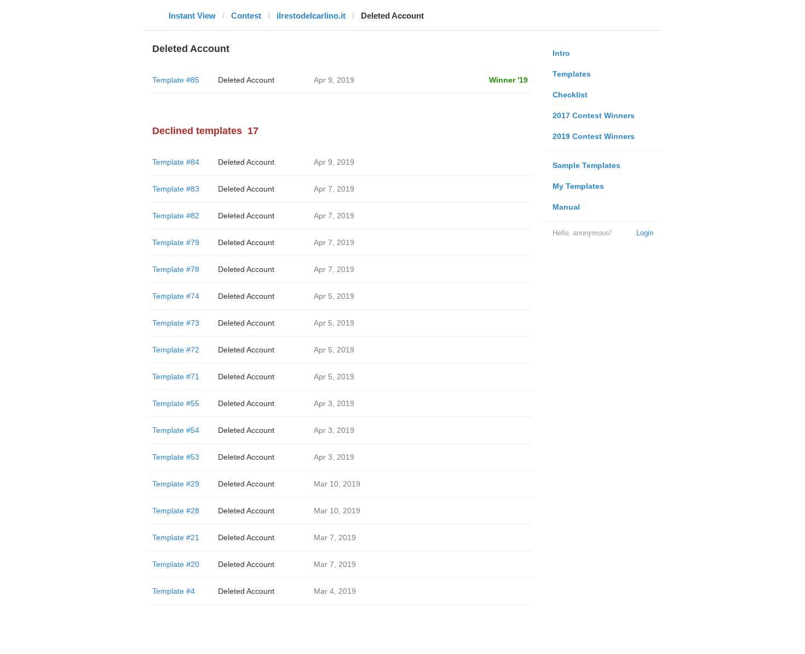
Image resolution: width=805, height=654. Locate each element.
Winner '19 (508, 80)
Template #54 (175, 430)
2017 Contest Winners (594, 115)
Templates (572, 74)
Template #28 (175, 510)
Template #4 (173, 591)
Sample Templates (586, 165)
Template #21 (175, 537)
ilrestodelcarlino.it (311, 15)
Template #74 (175, 296)
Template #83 (175, 188)
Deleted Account (246, 80)
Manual (566, 206)
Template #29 (175, 483)
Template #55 (175, 403)
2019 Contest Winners (594, 136)
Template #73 (175, 323)
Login (644, 233)
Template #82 (175, 215)
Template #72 (175, 349)
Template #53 (175, 457)
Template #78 (175, 269)
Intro (561, 53)
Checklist (570, 94)
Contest (246, 15)
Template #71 (175, 376)
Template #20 (175, 564)
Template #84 (175, 162)
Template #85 (175, 80)
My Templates (578, 186)
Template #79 (175, 242)
